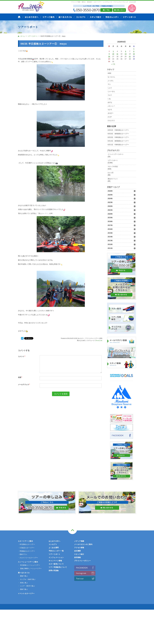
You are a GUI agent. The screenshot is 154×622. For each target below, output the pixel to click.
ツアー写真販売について (58, 567)
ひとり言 (110, 172)
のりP (110, 117)
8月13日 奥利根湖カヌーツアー (118, 141)
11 (117, 54)
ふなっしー (111, 106)
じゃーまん (111, 91)
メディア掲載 (79, 541)
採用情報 (77, 557)
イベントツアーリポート (116, 154)
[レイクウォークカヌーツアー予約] (121, 458)
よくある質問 (54, 547)
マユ (109, 84)
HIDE (109, 73)
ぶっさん (110, 80)
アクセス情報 (79, 547)
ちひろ (110, 109)
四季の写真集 (54, 570)
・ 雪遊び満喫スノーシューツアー (30, 568)
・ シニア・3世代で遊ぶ (26, 586)
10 (113, 54)
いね (109, 99)
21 (130, 56)
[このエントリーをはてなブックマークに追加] (22, 338)
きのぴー (110, 113)
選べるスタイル (24, 573)
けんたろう (111, 120)
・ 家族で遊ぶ (23, 576)
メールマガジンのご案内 (83, 544)
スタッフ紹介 (79, 554)
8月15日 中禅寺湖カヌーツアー (118, 137)
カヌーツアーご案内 (25, 541)
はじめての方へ (54, 541)
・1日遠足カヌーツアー (26, 548)
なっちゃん (111, 77)
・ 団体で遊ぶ (23, 589)
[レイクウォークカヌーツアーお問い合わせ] (121, 479)
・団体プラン (22, 554)
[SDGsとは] (121, 378)
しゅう (110, 88)
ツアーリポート (113, 160)
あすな (110, 102)
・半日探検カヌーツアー (26, 544)
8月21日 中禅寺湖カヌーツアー (118, 130)
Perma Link (99, 340)
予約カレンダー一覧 (56, 551)
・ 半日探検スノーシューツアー (29, 565)
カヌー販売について (56, 564)
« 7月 (113, 64)
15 (134, 54)
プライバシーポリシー (82, 561)
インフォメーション (56, 557)
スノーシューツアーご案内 (28, 562)
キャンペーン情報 (55, 561)
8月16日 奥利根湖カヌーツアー (118, 134)
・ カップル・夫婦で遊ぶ (26, 579)
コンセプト (53, 544)
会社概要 (77, 551)
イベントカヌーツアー (26, 593)
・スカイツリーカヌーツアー (28, 558)
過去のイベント (113, 179)
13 (125, 54)
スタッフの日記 (113, 166)
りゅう (110, 95)
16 (109, 56)
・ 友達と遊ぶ (23, 583)
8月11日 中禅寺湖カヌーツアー (118, 144)
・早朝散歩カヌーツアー (26, 551)
